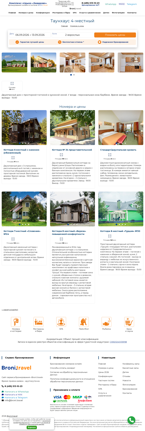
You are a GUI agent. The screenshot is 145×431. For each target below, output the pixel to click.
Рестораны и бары (61, 13)
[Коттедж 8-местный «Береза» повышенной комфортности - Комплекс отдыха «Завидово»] (72, 209)
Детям (106, 13)
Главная (12, 13)
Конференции (43, 13)
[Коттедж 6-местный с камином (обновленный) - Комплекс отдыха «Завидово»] (24, 127)
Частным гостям (106, 380)
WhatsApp (110, 4)
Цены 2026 (103, 372)
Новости (127, 380)
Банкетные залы (131, 368)
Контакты (132, 13)
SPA (74, 13)
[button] (71, 75)
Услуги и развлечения (89, 13)
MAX (122, 4)
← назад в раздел (10, 310)
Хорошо (32, 427)
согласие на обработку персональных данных (34, 423)
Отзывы (126, 376)
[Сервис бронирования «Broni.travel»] (75, 9)
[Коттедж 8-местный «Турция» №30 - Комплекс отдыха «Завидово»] (120, 209)
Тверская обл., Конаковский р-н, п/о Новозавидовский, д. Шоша (65, 4)
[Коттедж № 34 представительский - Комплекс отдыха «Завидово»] (72, 127)
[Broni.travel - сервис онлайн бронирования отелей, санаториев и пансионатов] (16, 368)
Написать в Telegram (16, 397)
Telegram (132, 4)
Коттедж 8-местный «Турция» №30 (120, 231)
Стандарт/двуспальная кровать (118, 150)
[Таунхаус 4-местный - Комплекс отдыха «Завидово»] (14, 62)
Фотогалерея (118, 13)
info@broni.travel (14, 400)
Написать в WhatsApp (17, 391)
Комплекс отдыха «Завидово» (28, 3)
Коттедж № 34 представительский (72, 150)
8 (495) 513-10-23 (90, 3)
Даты (12, 34)
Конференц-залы (131, 364)
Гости (54, 34)
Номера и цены (26, 13)
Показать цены (115, 34)
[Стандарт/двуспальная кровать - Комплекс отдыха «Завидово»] (120, 127)
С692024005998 (118, 342)
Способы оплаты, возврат (62, 368)
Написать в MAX (13, 394)
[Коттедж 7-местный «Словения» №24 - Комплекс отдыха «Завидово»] (24, 209)
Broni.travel (12, 416)
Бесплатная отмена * (73, 42)
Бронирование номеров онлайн (66, 364)
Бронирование (130, 389)
